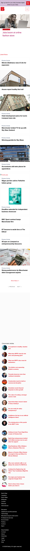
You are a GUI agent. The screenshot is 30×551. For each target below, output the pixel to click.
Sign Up (28, 3)
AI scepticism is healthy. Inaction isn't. (17, 347)
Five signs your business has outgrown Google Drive (16, 478)
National (3, 503)
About (3, 534)
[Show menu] (27, 9)
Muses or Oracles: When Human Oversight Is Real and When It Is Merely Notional (17, 454)
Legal (2, 538)
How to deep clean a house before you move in (16, 484)
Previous (11, 286)
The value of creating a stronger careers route (17, 395)
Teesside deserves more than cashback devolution (17, 375)
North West (4, 497)
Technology (4, 513)
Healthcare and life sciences (9, 511)
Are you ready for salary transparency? (15, 409)
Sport (2, 526)
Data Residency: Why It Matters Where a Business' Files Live (17, 447)
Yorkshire (4, 495)
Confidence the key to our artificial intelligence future (18, 416)
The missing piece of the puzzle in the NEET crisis (17, 423)
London (3, 501)
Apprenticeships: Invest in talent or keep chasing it (17, 402)
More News (15, 280)
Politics (3, 522)
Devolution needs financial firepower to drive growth (15, 388)
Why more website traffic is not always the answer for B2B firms (17, 464)
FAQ (2, 542)
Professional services (7, 518)
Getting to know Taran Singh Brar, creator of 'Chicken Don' (18, 433)
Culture (3, 524)
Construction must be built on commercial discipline (17, 382)
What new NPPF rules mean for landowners (17, 361)
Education (4, 509)
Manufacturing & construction (9, 515)
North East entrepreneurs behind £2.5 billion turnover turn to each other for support (17, 440)
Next (19, 286)
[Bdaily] (2, 9)
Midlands (3, 499)
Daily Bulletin (5, 530)
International (4, 505)
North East (4, 493)
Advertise (4, 536)
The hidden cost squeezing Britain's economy (16, 368)
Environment (4, 520)
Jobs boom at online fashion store (12, 34)
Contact (3, 532)
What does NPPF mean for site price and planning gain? (17, 354)
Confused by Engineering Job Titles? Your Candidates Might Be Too (18, 470)
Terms (3, 540)
